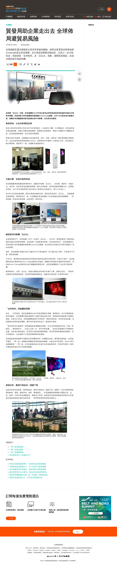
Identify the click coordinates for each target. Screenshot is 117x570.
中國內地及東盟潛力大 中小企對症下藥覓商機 (28, 467)
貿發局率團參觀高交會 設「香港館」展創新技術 (29, 475)
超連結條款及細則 (47, 552)
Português (65, 550)
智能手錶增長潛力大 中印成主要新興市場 (26, 477)
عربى (77, 550)
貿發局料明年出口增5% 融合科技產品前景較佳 (28, 472)
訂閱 (12, 518)
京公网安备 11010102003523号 (81, 552)
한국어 (82, 550)
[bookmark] (79, 79)
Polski (59, 550)
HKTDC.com (28, 548)
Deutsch (35, 550)
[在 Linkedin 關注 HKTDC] (60, 556)
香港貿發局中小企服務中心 (20, 455)
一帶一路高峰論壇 (16, 447)
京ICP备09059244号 (66, 552)
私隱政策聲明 (37, 552)
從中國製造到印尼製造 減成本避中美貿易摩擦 (28, 469)
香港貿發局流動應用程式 (53, 548)
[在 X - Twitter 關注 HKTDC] (57, 556)
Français (47, 550)
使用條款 (29, 552)
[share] (79, 73)
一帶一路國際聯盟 (16, 452)
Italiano (54, 550)
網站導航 (56, 552)
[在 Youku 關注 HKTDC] (68, 556)
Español (41, 550)
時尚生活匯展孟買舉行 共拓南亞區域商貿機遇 (28, 464)
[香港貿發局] (58, 545)
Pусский (72, 550)
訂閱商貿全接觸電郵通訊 (68, 548)
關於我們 (35, 548)
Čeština (29, 550)
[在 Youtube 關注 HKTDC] (66, 556)
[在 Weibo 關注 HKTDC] (62, 556)
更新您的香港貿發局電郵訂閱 (84, 548)
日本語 (88, 550)
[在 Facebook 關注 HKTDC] (55, 556)
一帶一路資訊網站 (16, 449)
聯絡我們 (42, 548)
